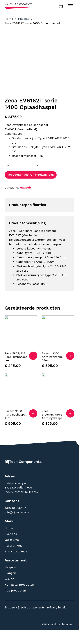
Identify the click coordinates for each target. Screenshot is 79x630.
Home (9, 18)
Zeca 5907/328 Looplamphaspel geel (16, 357)
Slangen (10, 573)
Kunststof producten (19, 584)
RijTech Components (23, 461)
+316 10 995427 (16, 507)
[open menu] (70, 6)
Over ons (11, 534)
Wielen (9, 579)
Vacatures (12, 540)
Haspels (23, 18)
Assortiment (13, 545)
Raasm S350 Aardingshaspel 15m (15, 414)
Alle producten (15, 590)
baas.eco (68, 624)
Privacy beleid (57, 607)
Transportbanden (17, 551)
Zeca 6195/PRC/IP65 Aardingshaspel (53, 414)
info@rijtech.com (17, 512)
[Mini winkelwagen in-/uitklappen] (61, 6)
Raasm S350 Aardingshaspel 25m (52, 357)
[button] (33, 356)
